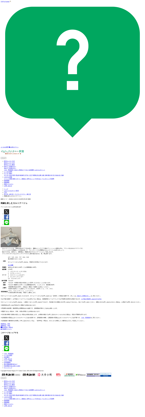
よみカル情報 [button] (8, 177)
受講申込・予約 (5, 324)
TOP (2, 1)
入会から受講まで (19, 170)
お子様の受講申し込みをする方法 (91, 299)
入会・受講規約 (8, 170)
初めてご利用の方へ (10, 168)
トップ (6, 189)
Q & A (26, 170)
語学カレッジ (31, 179)
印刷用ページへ (7, 329)
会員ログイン (14, 147)
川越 (62, 175)
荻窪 (14, 175)
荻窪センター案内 (9, 164)
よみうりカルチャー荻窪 (11, 190)
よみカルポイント (39, 170)
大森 (42, 175)
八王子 (31, 175)
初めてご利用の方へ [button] (10, 166)
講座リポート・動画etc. (19, 179)
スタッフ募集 (8, 360)
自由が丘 (58, 175)
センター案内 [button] (8, 173)
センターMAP (8, 175)
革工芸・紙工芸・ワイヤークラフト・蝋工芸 (17, 194)
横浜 (48, 175)
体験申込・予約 (5, 325)
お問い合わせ (8, 186)
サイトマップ (8, 367)
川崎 (45, 175)
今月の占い (38, 179)
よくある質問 (8, 171)
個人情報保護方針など (10, 364)
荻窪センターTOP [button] (9, 161)
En (4, 1)
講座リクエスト (8, 184)
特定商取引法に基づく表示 (12, 366)
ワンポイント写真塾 (48, 179)
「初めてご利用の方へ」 (83, 296)
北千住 (26, 175)
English (7, 1)
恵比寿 (18, 175)
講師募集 (6, 182)
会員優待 (31, 170)
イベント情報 (8, 179)
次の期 (10, 265)
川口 (53, 175)
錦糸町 (22, 175)
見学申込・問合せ (7, 327)
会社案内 (6, 357)
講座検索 (6, 180)
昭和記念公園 (37, 175)
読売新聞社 (7, 362)
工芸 (5, 192)
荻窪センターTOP (9, 163)
